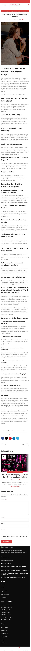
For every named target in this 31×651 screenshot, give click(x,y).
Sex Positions (19, 11)
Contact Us (3, 643)
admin (10, 19)
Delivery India (4, 627)
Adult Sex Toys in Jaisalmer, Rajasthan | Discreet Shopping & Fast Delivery (14, 573)
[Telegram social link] (18, 1)
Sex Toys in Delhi (6, 609)
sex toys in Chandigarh (8, 430)
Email (2, 523)
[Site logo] (15, 5)
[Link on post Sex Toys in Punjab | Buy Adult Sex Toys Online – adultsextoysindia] (15, 463)
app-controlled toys (13, 121)
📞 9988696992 (5, 557)
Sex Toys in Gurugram (7, 617)
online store (7, 326)
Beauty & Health (8, 11)
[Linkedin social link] (17, 1)
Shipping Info (4, 636)
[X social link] (13, 1)
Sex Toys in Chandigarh (7, 605)
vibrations (13, 198)
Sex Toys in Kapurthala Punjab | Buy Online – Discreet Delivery (13, 567)
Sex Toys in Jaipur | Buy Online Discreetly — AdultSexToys (14, 570)
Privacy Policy (4, 633)
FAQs (2, 640)
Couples (3, 588)
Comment (3, 499)
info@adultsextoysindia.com (7, 560)
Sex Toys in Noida (6, 614)
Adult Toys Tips (11, 472)
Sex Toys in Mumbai (7, 607)
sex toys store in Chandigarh (20, 78)
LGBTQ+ (14, 11)
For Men (5, 591)
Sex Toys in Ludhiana (7, 619)
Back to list (15, 444)
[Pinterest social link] (15, 1)
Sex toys (20, 472)
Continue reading (15, 486)
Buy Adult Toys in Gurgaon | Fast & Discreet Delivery (13, 577)
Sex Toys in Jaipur (6, 612)
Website (3, 529)
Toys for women (5, 594)
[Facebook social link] (11, 1)
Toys (2, 591)
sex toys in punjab (7, 434)
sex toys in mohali (21, 430)
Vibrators (3, 584)
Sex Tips (24, 11)
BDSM (3, 11)
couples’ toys (21, 225)
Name (3, 517)
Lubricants (3, 597)
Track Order (4, 630)
